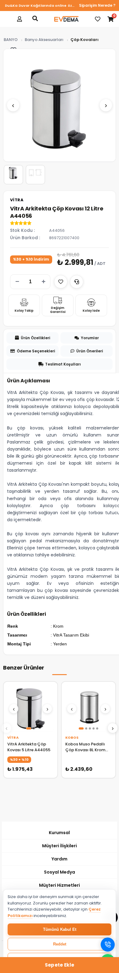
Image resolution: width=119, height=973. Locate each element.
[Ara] (35, 18)
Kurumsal (59, 833)
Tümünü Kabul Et (59, 929)
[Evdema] (66, 19)
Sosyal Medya (59, 872)
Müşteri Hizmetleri (59, 885)
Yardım (59, 859)
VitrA (17, 200)
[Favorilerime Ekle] (60, 281)
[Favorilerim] (98, 19)
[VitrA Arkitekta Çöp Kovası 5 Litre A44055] (30, 708)
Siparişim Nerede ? (97, 5)
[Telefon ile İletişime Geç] (108, 945)
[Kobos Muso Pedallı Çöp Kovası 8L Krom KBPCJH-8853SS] (88, 708)
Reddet (59, 944)
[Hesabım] (19, 19)
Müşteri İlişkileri (59, 846)
